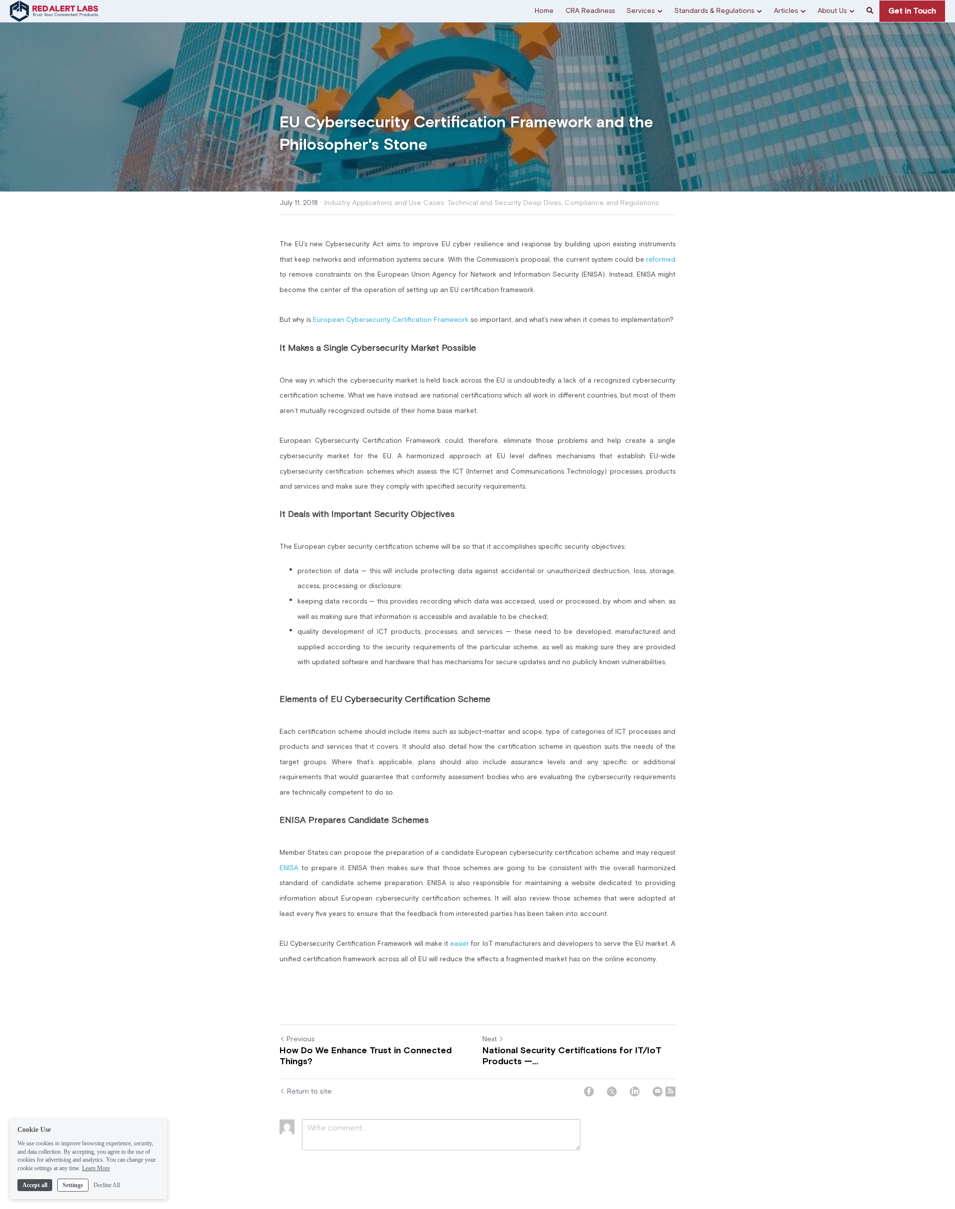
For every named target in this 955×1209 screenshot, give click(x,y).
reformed (660, 259)
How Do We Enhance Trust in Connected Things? (366, 1056)
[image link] (54, 10)
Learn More (96, 1168)
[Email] (658, 1092)
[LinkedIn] (635, 1092)
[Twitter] (612, 1092)
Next (489, 1039)
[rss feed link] (670, 1092)
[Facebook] (589, 1092)
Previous (300, 1039)
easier (460, 943)
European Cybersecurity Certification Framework (391, 319)
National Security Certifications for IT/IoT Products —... (572, 1056)
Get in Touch (912, 11)
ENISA (289, 868)
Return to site (309, 1091)
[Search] (869, 11)
